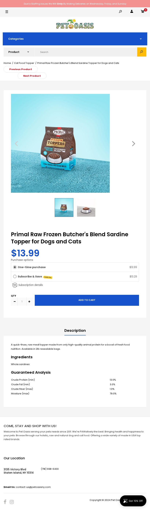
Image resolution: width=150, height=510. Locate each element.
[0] (143, 12)
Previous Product (20, 69)
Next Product (32, 76)
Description (75, 330)
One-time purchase (32, 267)
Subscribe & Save (35, 277)
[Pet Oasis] (75, 24)
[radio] (14, 267)
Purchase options (22, 260)
